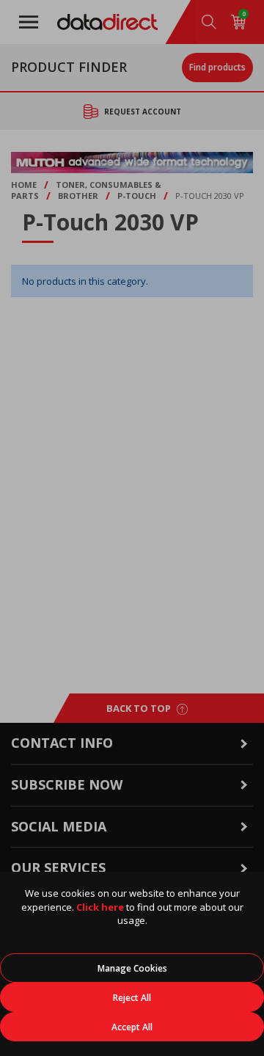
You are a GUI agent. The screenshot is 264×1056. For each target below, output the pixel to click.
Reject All (132, 997)
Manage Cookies (132, 968)
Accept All (132, 1027)
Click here (100, 907)
